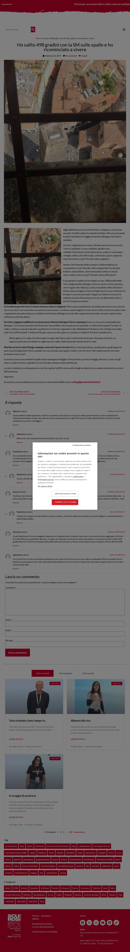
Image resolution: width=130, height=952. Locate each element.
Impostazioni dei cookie (65, 494)
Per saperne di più (45, 486)
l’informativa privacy (46, 480)
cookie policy (78, 477)
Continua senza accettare (81, 445)
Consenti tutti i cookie (65, 502)
